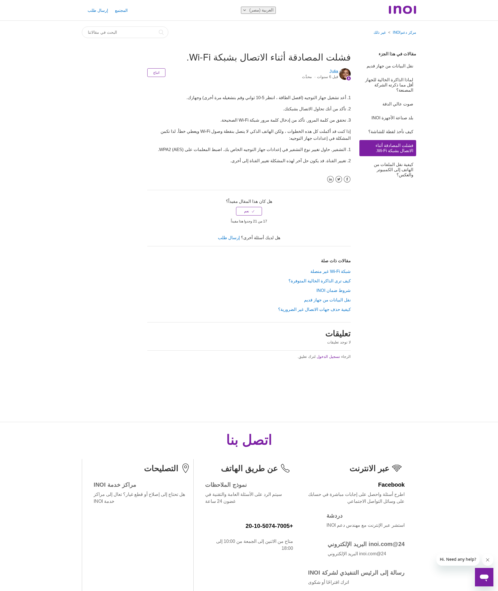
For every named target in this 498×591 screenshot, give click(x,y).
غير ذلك (379, 32)
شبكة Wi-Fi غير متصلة (330, 271)
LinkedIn (330, 179)
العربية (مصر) (260, 9)
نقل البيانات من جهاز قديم (390, 65)
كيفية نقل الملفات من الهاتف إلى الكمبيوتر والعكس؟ (393, 169)
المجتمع (121, 10)
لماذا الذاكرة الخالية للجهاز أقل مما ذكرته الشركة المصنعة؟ (389, 84)
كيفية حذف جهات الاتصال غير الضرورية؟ (314, 309)
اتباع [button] (156, 73)
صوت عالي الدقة (397, 103)
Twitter (338, 179)
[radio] (249, 211)
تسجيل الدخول (328, 356)
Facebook (347, 179)
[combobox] (125, 32)
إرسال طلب (98, 10)
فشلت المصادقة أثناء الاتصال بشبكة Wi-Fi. (394, 148)
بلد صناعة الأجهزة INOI (392, 117)
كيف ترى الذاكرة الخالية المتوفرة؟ (319, 280)
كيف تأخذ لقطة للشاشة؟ (390, 131)
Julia (333, 71)
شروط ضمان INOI (333, 290)
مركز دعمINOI (404, 32)
